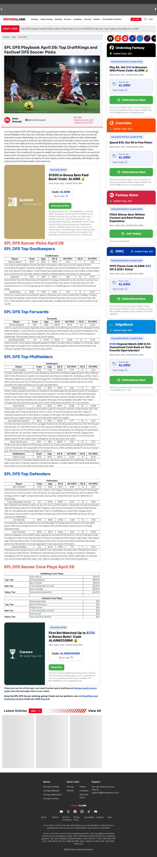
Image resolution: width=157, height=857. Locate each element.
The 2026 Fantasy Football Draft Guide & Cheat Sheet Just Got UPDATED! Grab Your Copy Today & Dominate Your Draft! (79, 29)
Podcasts (83, 791)
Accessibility (89, 817)
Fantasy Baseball (51, 791)
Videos (82, 787)
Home (6, 37)
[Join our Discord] (145, 19)
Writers (96, 19)
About (43, 817)
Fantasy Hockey (51, 798)
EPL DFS (23, 37)
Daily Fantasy (47, 19)
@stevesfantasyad (37, 120)
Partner (55, 817)
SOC (14, 37)
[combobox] (35, 710)
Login (151, 19)
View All (94, 711)
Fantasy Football (51, 787)
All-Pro (136, 19)
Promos (67, 19)
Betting (58, 19)
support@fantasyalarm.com (105, 792)
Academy (77, 19)
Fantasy (34, 19)
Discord (87, 19)
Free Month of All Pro (112, 19)
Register (100, 817)
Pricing (70, 787)
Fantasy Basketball (52, 794)
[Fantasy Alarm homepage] (14, 19)
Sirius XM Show (83, 796)
